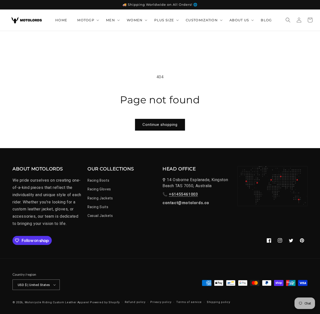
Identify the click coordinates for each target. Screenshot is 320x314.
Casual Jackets (100, 215)
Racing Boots (98, 180)
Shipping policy (218, 302)
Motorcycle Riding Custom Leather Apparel (57, 302)
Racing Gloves (99, 189)
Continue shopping (160, 124)
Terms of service (189, 302)
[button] (86, 20)
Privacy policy (160, 302)
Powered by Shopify (105, 302)
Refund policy (135, 302)
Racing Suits (98, 207)
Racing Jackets (100, 198)
